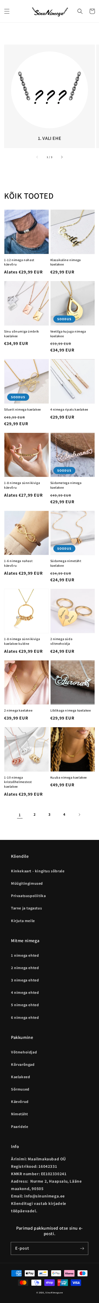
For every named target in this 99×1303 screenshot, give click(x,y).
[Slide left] (37, 157)
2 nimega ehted (25, 967)
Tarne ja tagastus (26, 908)
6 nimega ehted (25, 1017)
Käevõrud (20, 1101)
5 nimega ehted (25, 1004)
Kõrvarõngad (23, 1064)
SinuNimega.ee (54, 1292)
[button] (7, 11)
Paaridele (19, 1126)
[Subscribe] (82, 1248)
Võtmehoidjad (24, 1052)
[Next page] (79, 815)
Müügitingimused (27, 883)
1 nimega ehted (25, 955)
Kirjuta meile (23, 920)
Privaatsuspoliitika (28, 895)
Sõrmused (20, 1089)
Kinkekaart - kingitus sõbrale (37, 870)
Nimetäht (19, 1113)
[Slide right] (62, 157)
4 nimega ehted (25, 992)
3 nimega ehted (25, 980)
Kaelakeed (20, 1076)
